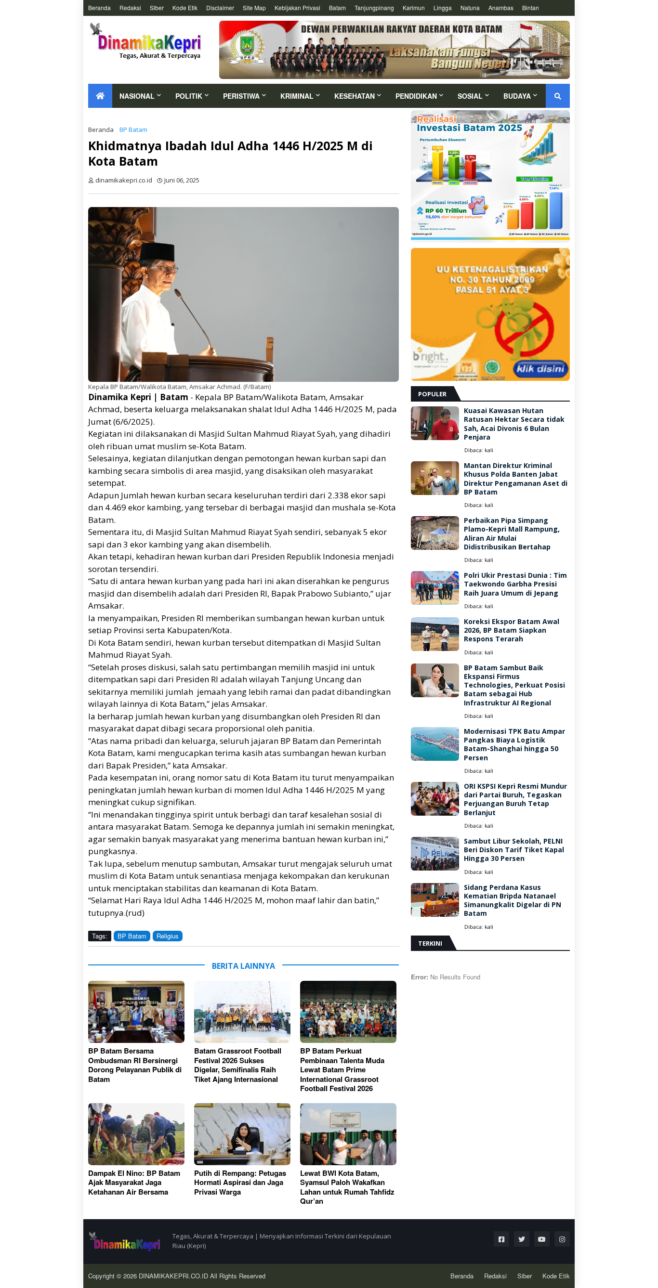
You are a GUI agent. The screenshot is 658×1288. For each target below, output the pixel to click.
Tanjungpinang (374, 7)
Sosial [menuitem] (470, 96)
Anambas (500, 7)
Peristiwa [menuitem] (241, 96)
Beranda (99, 7)
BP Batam (133, 129)
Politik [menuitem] (188, 96)
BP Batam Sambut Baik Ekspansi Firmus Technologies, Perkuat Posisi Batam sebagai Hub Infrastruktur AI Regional (514, 685)
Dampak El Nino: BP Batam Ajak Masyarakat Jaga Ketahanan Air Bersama (134, 1183)
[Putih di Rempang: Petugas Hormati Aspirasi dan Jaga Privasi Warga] (242, 1134)
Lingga (443, 7)
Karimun (414, 7)
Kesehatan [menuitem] (354, 96)
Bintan (530, 7)
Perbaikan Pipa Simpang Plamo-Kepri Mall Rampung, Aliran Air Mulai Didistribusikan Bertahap (512, 533)
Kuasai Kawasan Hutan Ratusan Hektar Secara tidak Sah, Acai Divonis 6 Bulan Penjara (514, 424)
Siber (157, 7)
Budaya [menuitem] (517, 96)
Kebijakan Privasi (297, 7)
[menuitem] (100, 96)
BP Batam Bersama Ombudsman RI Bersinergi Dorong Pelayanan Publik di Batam (135, 1065)
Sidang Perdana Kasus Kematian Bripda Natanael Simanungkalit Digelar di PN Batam (512, 900)
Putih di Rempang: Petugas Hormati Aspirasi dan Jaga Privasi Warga (240, 1183)
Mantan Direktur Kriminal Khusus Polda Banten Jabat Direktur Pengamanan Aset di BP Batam (515, 478)
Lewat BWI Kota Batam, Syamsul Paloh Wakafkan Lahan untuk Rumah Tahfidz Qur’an (347, 1187)
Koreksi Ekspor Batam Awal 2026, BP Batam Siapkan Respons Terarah (511, 630)
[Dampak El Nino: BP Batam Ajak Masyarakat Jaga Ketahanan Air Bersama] (136, 1134)
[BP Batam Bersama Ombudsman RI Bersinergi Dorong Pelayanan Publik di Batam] (136, 1012)
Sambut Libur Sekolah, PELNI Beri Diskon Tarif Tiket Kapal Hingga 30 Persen (514, 850)
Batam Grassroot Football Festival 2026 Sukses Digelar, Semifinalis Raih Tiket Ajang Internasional (237, 1065)
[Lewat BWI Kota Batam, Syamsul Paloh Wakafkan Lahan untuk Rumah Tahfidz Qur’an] (348, 1134)
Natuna (470, 7)
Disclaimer (220, 7)
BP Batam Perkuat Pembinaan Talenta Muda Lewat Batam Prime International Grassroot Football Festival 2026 (342, 1069)
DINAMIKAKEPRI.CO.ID (174, 1275)
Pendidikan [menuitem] (416, 96)
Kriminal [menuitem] (297, 96)
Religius (168, 935)
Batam (337, 7)
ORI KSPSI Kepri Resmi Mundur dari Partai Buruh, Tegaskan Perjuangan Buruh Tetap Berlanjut (515, 799)
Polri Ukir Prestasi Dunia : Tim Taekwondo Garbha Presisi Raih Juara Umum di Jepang (515, 584)
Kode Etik (184, 7)
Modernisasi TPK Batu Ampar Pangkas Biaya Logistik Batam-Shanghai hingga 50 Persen (514, 744)
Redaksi (130, 7)
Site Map (254, 7)
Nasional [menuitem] (137, 96)
